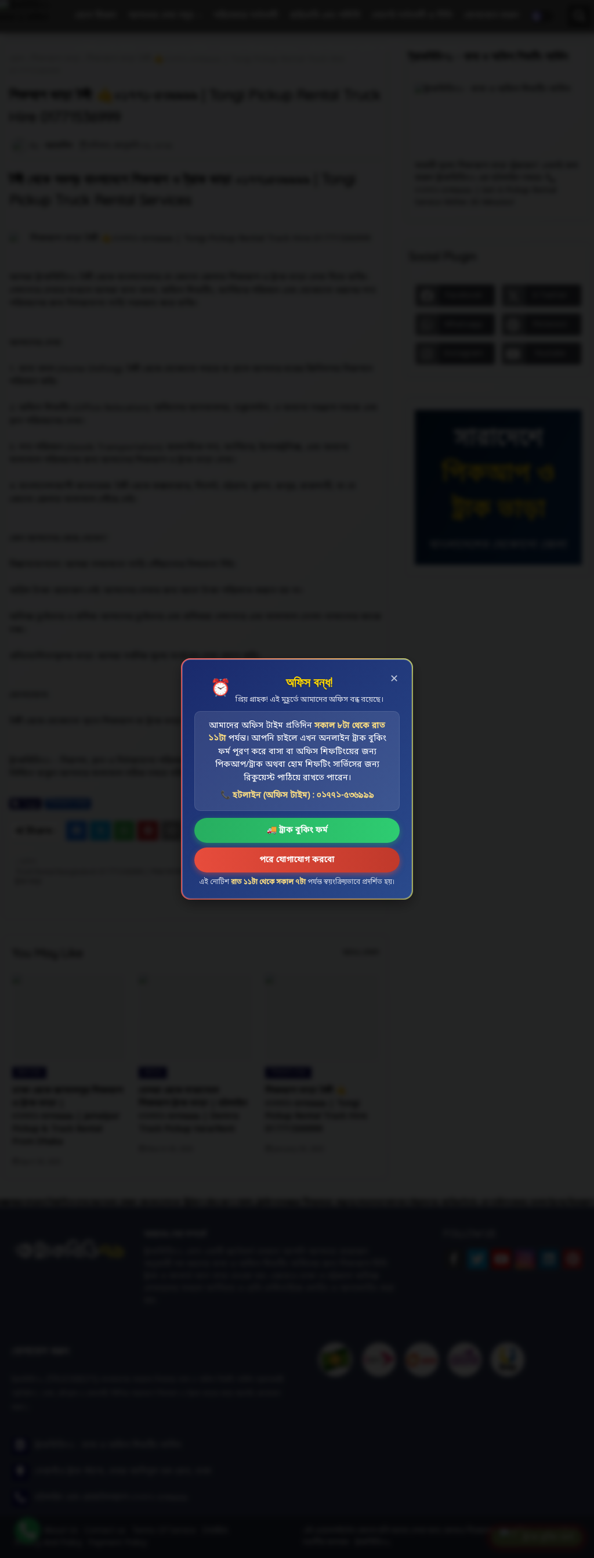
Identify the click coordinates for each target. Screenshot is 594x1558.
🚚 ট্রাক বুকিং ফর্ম (297, 830)
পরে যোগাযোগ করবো (297, 859)
